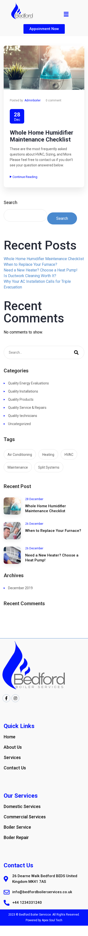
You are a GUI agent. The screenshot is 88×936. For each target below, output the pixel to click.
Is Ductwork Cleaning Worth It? (30, 275)
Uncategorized (19, 424)
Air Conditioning (20, 455)
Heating (48, 455)
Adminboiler (32, 100)
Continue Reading (24, 177)
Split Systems (48, 467)
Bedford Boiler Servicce (35, 914)
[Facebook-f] (6, 698)
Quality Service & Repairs (27, 408)
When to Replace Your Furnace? (30, 264)
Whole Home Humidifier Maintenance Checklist (41, 136)
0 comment (53, 100)
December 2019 (20, 588)
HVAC (69, 455)
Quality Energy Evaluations (28, 383)
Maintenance (18, 467)
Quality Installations (23, 391)
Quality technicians (22, 416)
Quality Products (20, 399)
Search (10, 202)
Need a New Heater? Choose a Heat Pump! (40, 270)
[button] (44, 29)
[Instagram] (15, 698)
